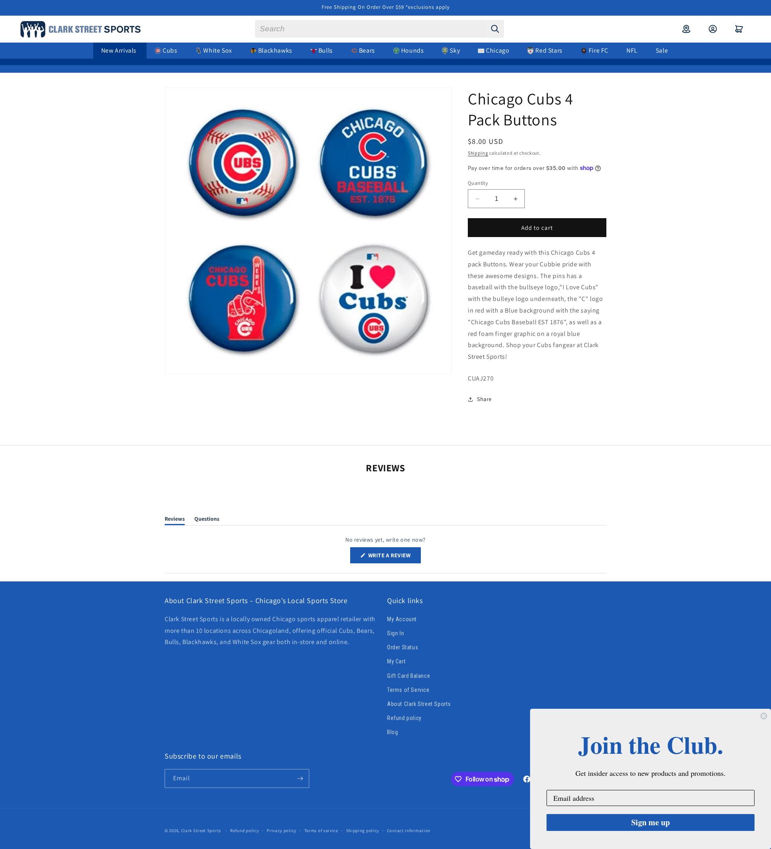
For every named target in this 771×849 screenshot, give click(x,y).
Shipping (478, 153)
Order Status (402, 647)
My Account (402, 619)
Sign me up (650, 822)
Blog (392, 732)
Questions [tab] (206, 520)
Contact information (408, 830)
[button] (739, 29)
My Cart (396, 661)
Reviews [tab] (175, 520)
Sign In (395, 633)
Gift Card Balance (408, 676)
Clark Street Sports (201, 830)
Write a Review (394, 557)
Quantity (478, 183)
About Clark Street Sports (419, 704)
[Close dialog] (764, 716)
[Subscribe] (300, 778)
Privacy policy (281, 830)
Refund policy (404, 718)
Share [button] (484, 399)
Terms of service (321, 830)
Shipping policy (362, 830)
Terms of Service (408, 690)
